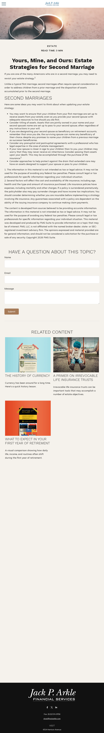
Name (7, 257)
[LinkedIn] (56, 707)
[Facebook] (47, 707)
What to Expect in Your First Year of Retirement (27, 441)
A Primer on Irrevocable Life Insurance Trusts (75, 378)
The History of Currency (27, 376)
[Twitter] (52, 707)
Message (9, 288)
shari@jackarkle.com (52, 718)
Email (7, 273)
